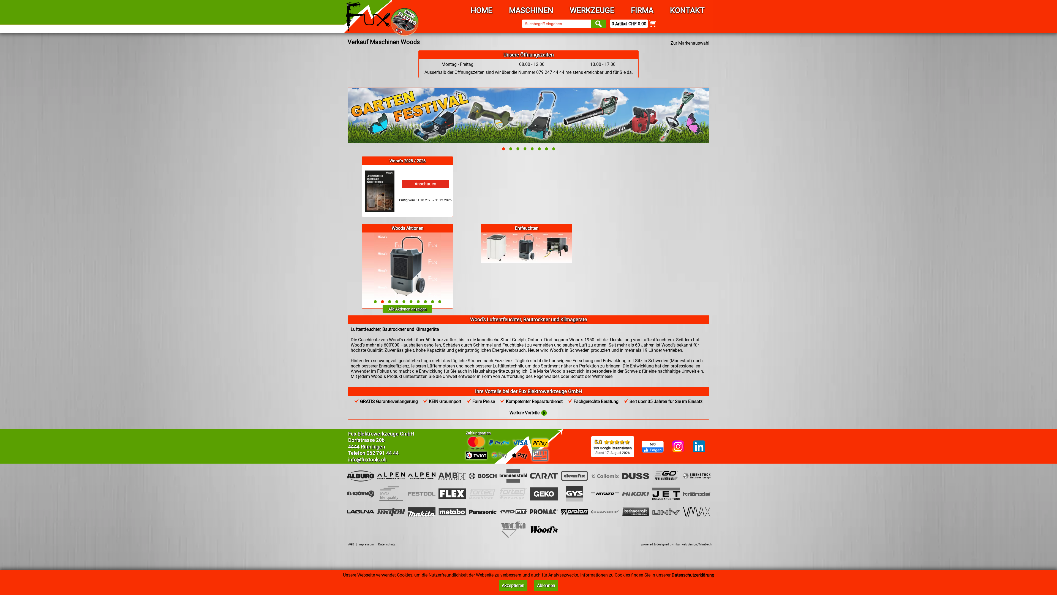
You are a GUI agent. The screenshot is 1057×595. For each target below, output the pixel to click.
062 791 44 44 (383, 453)
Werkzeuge (592, 10)
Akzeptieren (513, 585)
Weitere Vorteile (525, 412)
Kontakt (687, 10)
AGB (351, 544)
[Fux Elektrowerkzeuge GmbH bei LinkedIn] (699, 446)
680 (653, 444)
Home (481, 10)
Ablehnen (546, 585)
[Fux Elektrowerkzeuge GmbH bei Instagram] (678, 446)
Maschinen (531, 10)
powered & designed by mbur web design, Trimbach (676, 544)
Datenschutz (386, 544)
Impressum (366, 544)
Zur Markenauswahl (690, 43)
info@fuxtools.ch (367, 460)
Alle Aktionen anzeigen (407, 309)
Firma (642, 10)
